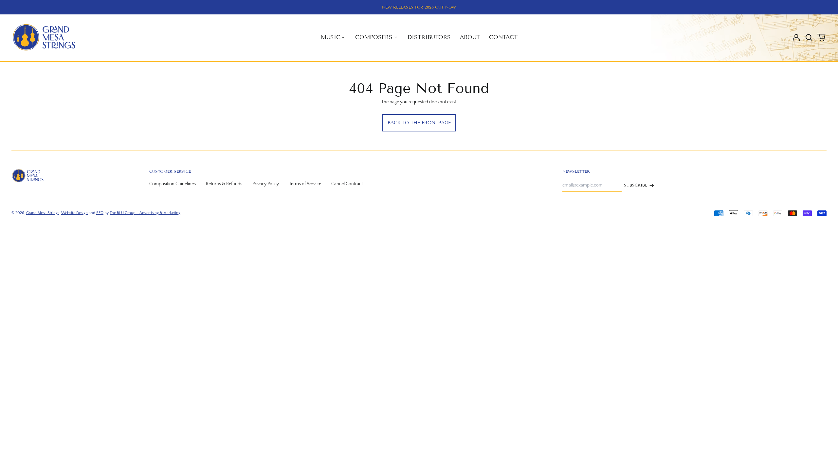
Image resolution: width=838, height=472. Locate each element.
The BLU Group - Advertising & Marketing (145, 213)
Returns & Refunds (224, 184)
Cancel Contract (347, 184)
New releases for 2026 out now (419, 7)
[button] (809, 37)
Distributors (429, 37)
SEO (99, 213)
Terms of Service (305, 184)
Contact (503, 37)
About (470, 37)
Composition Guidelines (172, 184)
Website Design (74, 213)
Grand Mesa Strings (42, 213)
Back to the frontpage (419, 123)
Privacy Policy (265, 184)
